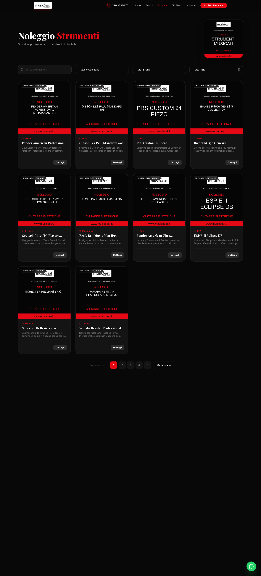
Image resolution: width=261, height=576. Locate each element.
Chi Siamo (177, 5)
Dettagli (60, 162)
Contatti (191, 5)
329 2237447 (120, 5)
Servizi (149, 5)
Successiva (164, 365)
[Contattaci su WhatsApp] (251, 566)
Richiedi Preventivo (213, 5)
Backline (162, 5)
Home (138, 5)
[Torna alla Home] (43, 5)
